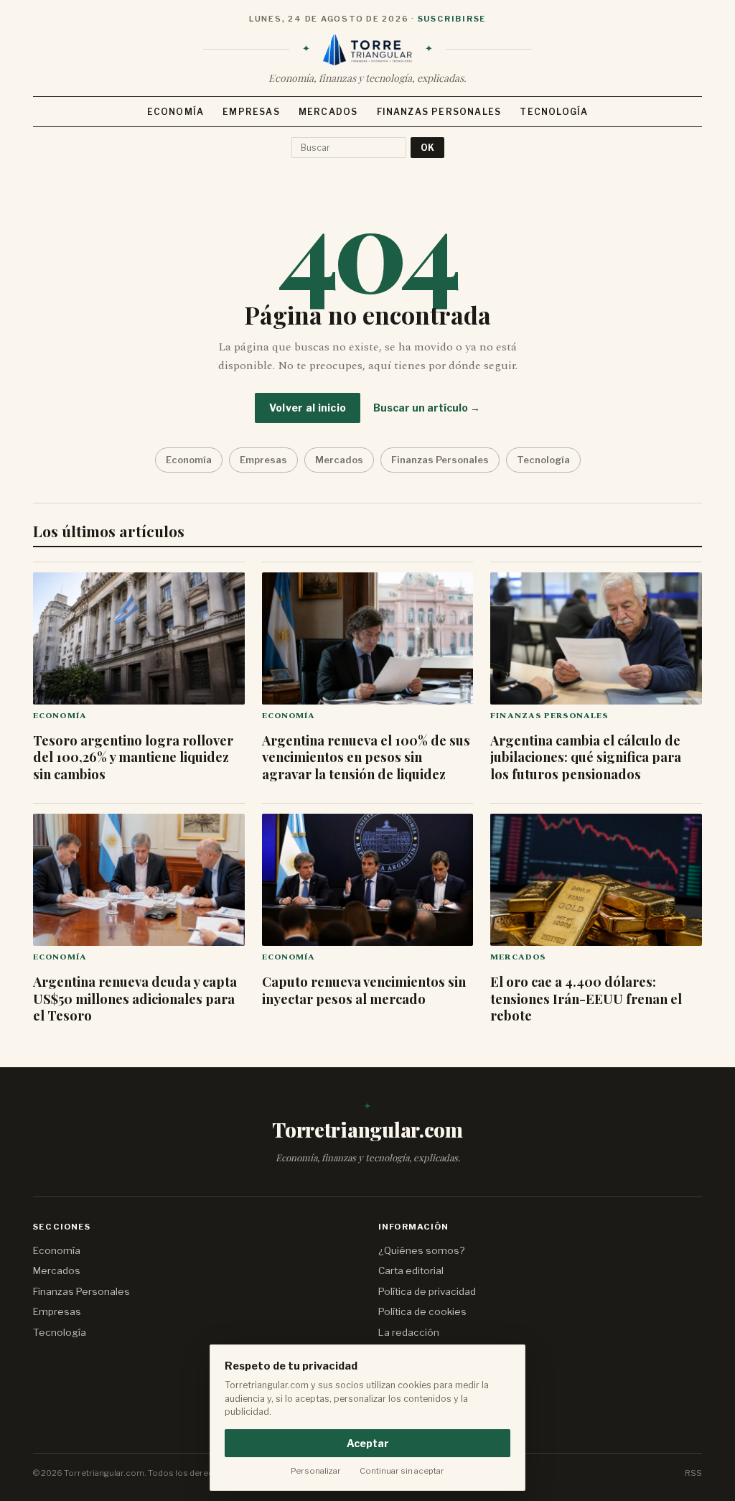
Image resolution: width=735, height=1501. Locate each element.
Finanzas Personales (439, 111)
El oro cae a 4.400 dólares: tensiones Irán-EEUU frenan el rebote (586, 997)
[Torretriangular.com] (367, 49)
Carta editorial (411, 1270)
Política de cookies (422, 1311)
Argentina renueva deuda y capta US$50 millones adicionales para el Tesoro (135, 997)
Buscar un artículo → (426, 407)
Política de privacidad (427, 1291)
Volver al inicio (307, 407)
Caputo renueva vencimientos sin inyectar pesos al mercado (364, 989)
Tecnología (554, 111)
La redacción (408, 1332)
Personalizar (316, 1471)
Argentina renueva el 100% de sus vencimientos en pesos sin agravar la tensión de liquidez (366, 756)
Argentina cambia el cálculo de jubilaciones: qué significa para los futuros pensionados (585, 756)
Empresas (251, 111)
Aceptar (368, 1443)
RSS (693, 1473)
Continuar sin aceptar (402, 1471)
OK (427, 147)
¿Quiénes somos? (421, 1250)
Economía (176, 111)
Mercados (328, 111)
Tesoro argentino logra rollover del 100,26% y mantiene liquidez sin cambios (133, 756)
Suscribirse (452, 19)
